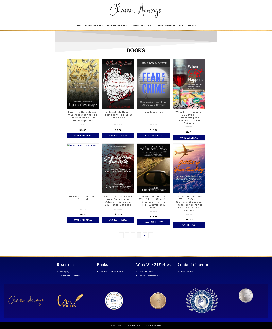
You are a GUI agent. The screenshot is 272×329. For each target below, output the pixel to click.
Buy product (189, 224)
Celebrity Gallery (165, 25)
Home (79, 25)
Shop (150, 25)
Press (181, 25)
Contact (191, 25)
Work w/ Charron (115, 25)
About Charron (92, 25)
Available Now (83, 135)
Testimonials (137, 25)
